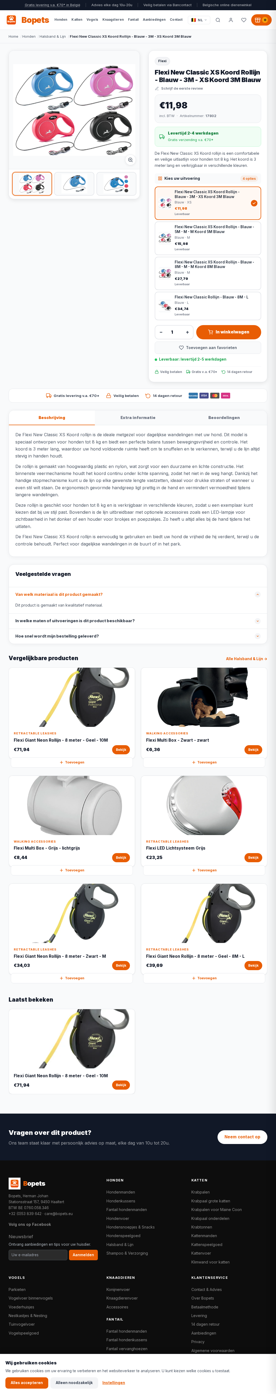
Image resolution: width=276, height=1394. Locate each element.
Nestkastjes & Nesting (28, 1315)
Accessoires (117, 1307)
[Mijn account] (230, 20)
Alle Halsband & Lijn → (246, 659)
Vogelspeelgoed (24, 1333)
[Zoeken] (217, 20)
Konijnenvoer (118, 1289)
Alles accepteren (27, 1383)
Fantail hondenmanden (126, 1209)
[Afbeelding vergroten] (130, 159)
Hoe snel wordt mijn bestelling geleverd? (57, 636)
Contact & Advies (206, 1289)
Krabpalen (200, 1192)
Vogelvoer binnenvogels (31, 1298)
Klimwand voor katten (210, 1262)
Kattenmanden (204, 1235)
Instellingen (113, 1383)
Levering (199, 1315)
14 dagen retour (205, 1324)
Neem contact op (242, 1136)
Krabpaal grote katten (210, 1201)
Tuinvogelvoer (22, 1324)
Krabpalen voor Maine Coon (216, 1209)
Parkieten (17, 1289)
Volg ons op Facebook (30, 1224)
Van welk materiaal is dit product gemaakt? (59, 594)
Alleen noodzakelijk (74, 1383)
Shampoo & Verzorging (127, 1253)
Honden (29, 36)
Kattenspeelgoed (206, 1244)
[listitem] (32, 184)
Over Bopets (202, 1298)
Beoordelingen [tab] (224, 417)
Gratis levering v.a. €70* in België (52, 5)
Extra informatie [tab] (138, 417)
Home (13, 36)
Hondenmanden (120, 1192)
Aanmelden (83, 1255)
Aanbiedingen (203, 1333)
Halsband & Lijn (53, 36)
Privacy (198, 1341)
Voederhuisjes (21, 1307)
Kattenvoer (201, 1253)
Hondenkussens (120, 1201)
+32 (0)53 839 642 (25, 1214)
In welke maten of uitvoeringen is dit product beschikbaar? (75, 620)
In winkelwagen (232, 332)
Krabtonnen (201, 1227)
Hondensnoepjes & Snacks (130, 1227)
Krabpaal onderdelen (210, 1218)
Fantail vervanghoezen (126, 1348)
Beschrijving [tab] (52, 417)
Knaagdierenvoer (122, 1298)
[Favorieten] (243, 20)
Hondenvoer (117, 1218)
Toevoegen (74, 762)
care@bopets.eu (58, 1214)
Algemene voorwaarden (212, 1350)
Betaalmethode (204, 1307)
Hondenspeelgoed (123, 1235)
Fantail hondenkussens (126, 1339)
